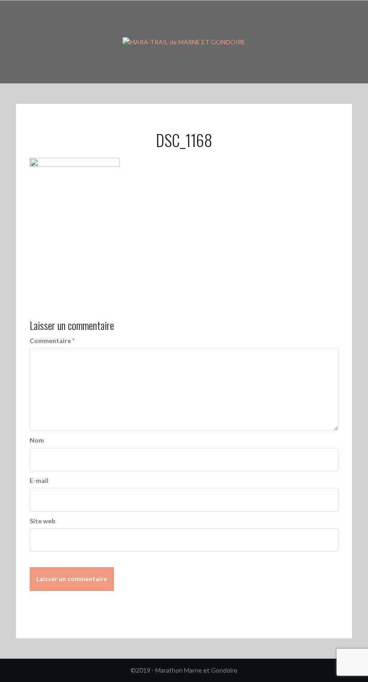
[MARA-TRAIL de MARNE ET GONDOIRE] (184, 41)
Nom (37, 440)
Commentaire (52, 340)
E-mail (39, 480)
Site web (42, 521)
